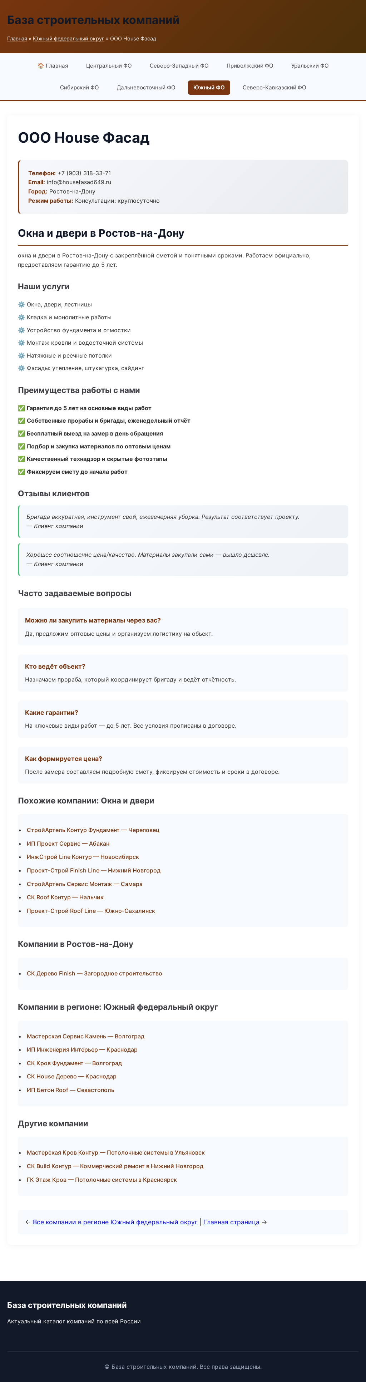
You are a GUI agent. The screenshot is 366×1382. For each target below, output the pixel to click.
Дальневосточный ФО (146, 87)
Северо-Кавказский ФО (274, 87)
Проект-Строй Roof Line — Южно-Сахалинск (91, 910)
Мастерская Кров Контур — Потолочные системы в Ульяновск (116, 1152)
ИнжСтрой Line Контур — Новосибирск (83, 856)
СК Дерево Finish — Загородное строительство (94, 973)
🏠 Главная (53, 65)
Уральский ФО (310, 65)
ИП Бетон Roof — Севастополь (70, 1089)
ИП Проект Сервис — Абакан (68, 843)
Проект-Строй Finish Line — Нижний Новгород (93, 870)
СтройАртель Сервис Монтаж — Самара (85, 883)
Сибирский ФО (79, 87)
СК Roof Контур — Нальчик (65, 897)
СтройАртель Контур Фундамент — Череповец (93, 829)
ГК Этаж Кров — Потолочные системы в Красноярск (102, 1179)
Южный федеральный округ (68, 38)
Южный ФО (209, 87)
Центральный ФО (109, 65)
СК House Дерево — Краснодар (72, 1076)
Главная (17, 38)
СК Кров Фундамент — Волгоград (74, 1063)
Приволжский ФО (250, 65)
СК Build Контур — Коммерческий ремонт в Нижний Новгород (115, 1166)
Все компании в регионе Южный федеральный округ (115, 1222)
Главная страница (231, 1222)
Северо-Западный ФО (179, 65)
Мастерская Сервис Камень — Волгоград (85, 1036)
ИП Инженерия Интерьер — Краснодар (82, 1049)
